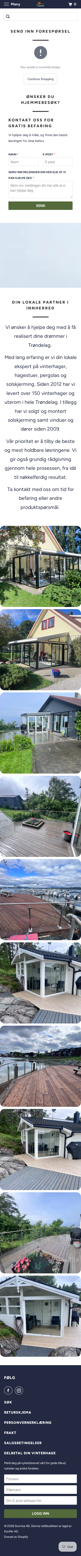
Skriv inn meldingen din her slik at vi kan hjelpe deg (37, 175)
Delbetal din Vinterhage (30, 1453)
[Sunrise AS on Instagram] (20, 1390)
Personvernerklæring (28, 1423)
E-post (49, 154)
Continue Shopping (40, 79)
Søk (8, 1402)
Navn (13, 154)
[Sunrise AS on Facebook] (9, 1390)
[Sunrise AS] (40, 4)
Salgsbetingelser (23, 1443)
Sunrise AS (22, 1526)
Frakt (10, 1433)
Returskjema (17, 1412)
